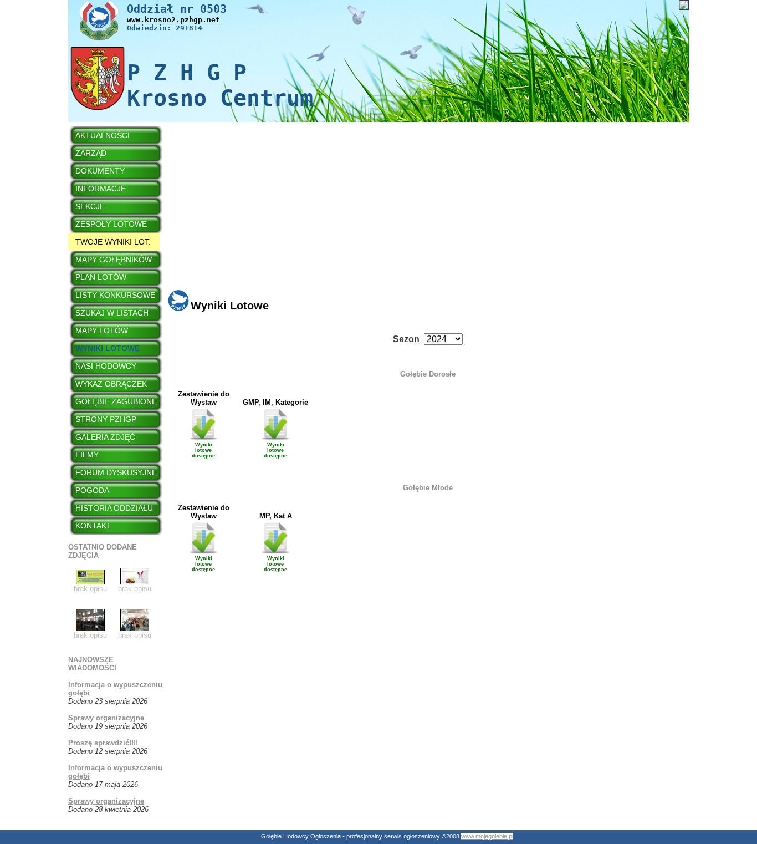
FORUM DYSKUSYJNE (116, 472)
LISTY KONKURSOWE (115, 295)
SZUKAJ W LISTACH (112, 312)
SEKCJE (90, 206)
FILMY (87, 454)
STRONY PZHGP (105, 419)
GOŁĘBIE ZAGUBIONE (116, 401)
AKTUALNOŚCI (102, 135)
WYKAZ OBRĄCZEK (111, 383)
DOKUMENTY (100, 170)
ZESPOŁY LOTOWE (111, 224)
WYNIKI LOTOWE (107, 348)
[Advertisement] (427, 210)
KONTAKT (93, 525)
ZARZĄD (90, 153)
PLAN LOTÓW (100, 277)
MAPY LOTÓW (101, 330)
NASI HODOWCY (105, 366)
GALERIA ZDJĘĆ (105, 437)
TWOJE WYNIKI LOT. (113, 241)
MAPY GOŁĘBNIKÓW (113, 259)
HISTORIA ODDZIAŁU (114, 508)
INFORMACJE (100, 188)
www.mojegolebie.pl (487, 836)
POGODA (92, 490)
